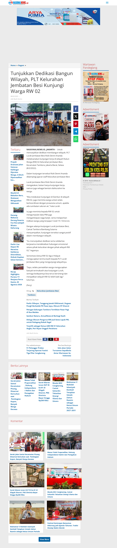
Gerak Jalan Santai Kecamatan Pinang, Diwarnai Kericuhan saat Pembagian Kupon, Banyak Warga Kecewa (25, 456)
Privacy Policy (87, 189)
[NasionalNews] (18, 3)
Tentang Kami (87, 183)
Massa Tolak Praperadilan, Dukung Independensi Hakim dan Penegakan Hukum (30, 388)
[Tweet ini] (75, 116)
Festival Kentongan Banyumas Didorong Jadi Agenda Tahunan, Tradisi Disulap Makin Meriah (62, 525)
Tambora (31, 295)
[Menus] (107, 2)
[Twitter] (50, 339)
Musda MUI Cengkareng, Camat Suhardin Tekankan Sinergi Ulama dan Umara (62, 494)
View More (44, 539)
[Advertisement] (58, 44)
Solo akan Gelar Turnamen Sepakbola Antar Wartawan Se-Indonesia (62, 350)
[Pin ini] (75, 124)
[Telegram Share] (75, 131)
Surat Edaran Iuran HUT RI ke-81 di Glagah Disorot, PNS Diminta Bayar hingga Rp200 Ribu (24, 492)
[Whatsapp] (75, 139)
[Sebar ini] (75, 109)
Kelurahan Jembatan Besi (48, 291)
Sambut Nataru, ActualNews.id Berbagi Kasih (46, 316)
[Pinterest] (56, 339)
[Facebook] (45, 339)
